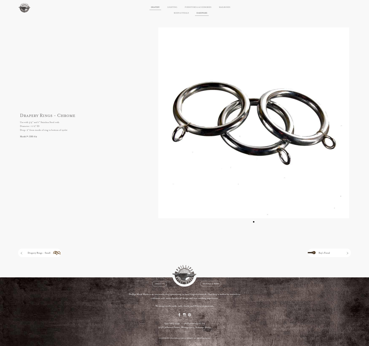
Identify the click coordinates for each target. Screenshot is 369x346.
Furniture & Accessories (198, 7)
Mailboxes (224, 7)
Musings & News (211, 284)
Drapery (155, 7)
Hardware (201, 13)
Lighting (172, 7)
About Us (159, 284)
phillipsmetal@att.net (194, 323)
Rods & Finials (181, 13)
